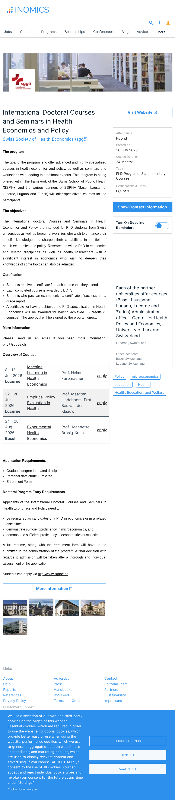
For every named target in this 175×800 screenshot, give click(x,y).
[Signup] (168, 23)
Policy (119, 376)
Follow (164, 225)
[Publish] (159, 23)
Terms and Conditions (71, 701)
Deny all (128, 755)
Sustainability (115, 695)
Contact (110, 679)
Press (58, 684)
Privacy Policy (14, 701)
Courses (26, 31)
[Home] (28, 9)
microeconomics (145, 376)
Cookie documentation (23, 789)
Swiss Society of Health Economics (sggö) (45, 139)
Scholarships (75, 31)
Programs (49, 31)
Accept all (128, 769)
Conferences (103, 31)
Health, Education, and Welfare (139, 392)
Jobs (8, 31)
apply (102, 375)
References (12, 695)
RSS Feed (61, 695)
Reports (9, 690)
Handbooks (63, 690)
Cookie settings (128, 741)
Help (7, 684)
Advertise (61, 679)
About (8, 679)
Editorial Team (116, 684)
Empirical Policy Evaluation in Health (41, 403)
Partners (111, 690)
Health (143, 384)
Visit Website (140, 112)
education (123, 384)
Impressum (113, 701)
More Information (52, 588)
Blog (125, 31)
